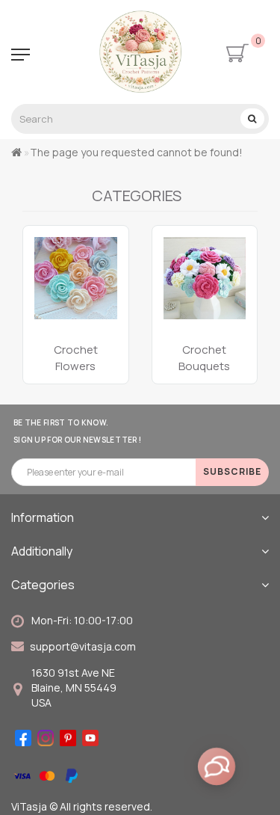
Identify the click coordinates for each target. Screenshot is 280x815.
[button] (237, 290)
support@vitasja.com (83, 646)
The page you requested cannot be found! (136, 152)
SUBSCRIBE (232, 471)
